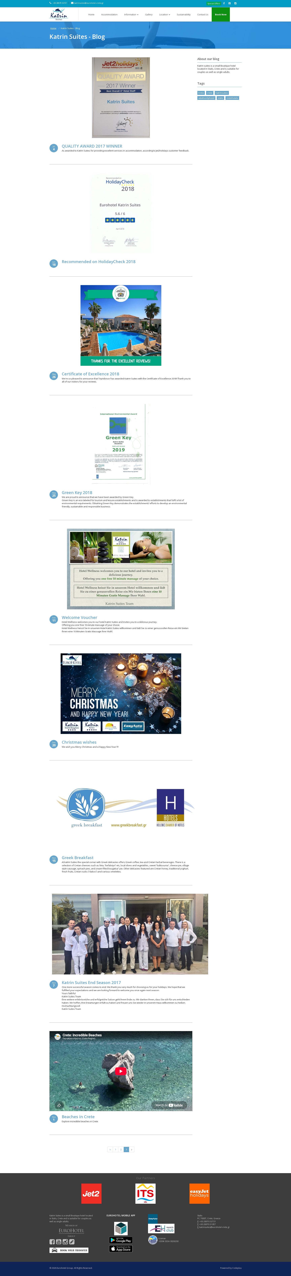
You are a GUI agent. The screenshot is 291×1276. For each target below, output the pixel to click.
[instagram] (65, 1243)
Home (91, 14)
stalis (220, 98)
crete (209, 92)
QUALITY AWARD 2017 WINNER (92, 146)
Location (163, 14)
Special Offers (213, 3)
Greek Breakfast (77, 857)
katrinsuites (222, 92)
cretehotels (232, 98)
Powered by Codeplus (230, 1268)
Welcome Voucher (79, 617)
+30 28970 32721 (59, 3)
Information (130, 14)
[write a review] (71, 1243)
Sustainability (184, 14)
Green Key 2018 (77, 492)
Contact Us (202, 14)
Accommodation (109, 14)
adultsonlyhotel (206, 98)
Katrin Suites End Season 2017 (91, 982)
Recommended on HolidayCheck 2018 (99, 261)
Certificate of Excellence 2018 (90, 374)
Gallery (149, 14)
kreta (201, 92)
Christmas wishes (79, 742)
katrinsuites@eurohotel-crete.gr (89, 3)
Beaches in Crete (78, 1116)
